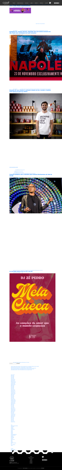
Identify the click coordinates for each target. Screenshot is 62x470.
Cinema (12, 427)
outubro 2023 (13, 402)
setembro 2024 (13, 393)
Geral (31, 270)
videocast (34, 30)
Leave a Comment (45, 30)
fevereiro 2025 (13, 390)
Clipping (12, 428)
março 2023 (12, 407)
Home (31, 456)
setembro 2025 (13, 384)
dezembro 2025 (13, 381)
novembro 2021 (13, 414)
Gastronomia (13, 439)
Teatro (12, 445)
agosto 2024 (13, 394)
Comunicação (22, 173)
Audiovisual (12, 426)
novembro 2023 (13, 401)
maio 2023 (12, 406)
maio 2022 (12, 413)
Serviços (31, 458)
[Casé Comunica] (6, 3)
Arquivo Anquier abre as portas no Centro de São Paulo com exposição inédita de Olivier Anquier (25, 366)
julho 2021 (12, 417)
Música (17, 362)
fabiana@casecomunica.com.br (19, 172)
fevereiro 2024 (13, 399)
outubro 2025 (13, 383)
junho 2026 (12, 376)
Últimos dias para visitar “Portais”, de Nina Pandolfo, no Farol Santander (21, 367)
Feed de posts (13, 449)
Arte (13, 362)
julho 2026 (12, 375)
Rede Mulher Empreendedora (28, 30)
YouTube (37, 30)
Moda (11, 441)
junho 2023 (12, 405)
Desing (12, 432)
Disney (12, 433)
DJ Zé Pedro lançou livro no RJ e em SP (21, 271)
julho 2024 (12, 395)
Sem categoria (15, 30)
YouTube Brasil (40, 30)
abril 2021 (12, 420)
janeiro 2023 (12, 408)
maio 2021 (12, 419)
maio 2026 (12, 377)
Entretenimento (13, 435)
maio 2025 (12, 387)
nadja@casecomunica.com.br (18, 171)
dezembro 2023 (13, 400)
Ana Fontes (22, 30)
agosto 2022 (12, 411)
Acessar (12, 448)
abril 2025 (12, 388)
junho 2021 (12, 418)
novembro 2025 (13, 382)
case (22, 7)
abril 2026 (12, 378)
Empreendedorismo (27, 173)
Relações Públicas (34, 270)
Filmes (12, 438)
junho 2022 (12, 412)
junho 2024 (12, 396)
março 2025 (12, 389)
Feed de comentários (14, 450)
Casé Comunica (31, 457)
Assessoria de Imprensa (16, 173)
